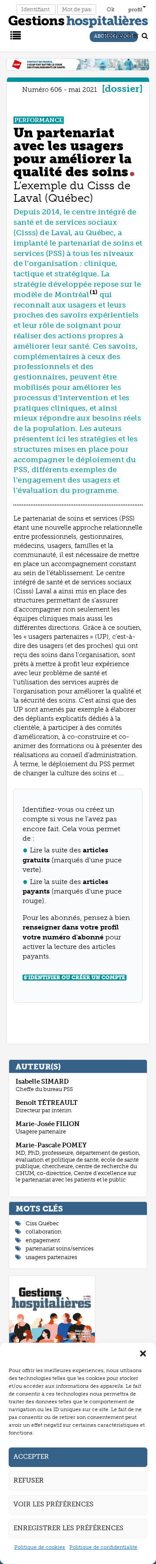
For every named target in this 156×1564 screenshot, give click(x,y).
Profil (135, 9)
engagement (43, 1240)
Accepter (31, 1456)
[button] (143, 1353)
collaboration (44, 1231)
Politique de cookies (39, 1547)
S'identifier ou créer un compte (74, 978)
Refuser (28, 1480)
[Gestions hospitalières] (78, 20)
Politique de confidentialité (103, 1547)
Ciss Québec (42, 1223)
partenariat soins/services (60, 1248)
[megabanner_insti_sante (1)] (78, 64)
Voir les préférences (53, 1504)
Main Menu (14, 35)
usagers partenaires (51, 1257)
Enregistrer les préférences (68, 1528)
